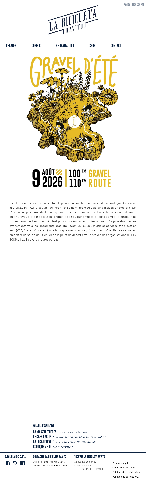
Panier (127, 4)
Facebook (8, 463)
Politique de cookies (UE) (125, 477)
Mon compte (138, 4)
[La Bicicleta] (73, 20)
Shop (92, 46)
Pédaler (11, 46)
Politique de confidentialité (126, 472)
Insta (15, 463)
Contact (116, 46)
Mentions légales (121, 463)
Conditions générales (123, 468)
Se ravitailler (65, 46)
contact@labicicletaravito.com (50, 465)
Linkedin (22, 463)
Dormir (36, 46)
